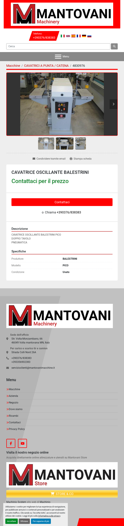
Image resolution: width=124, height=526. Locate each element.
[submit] (114, 46)
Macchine (14, 389)
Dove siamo (15, 409)
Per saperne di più (41, 521)
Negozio (13, 402)
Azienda (13, 395)
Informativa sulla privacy (49, 516)
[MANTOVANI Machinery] (59, 315)
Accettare (11, 521)
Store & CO (64, 494)
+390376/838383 (44, 37)
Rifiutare (24, 521)
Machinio (45, 502)
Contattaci (62, 202)
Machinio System (16, 502)
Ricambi (13, 415)
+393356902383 (20, 361)
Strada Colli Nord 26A (23, 352)
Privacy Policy (17, 429)
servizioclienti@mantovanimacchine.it (33, 367)
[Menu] (58, 57)
